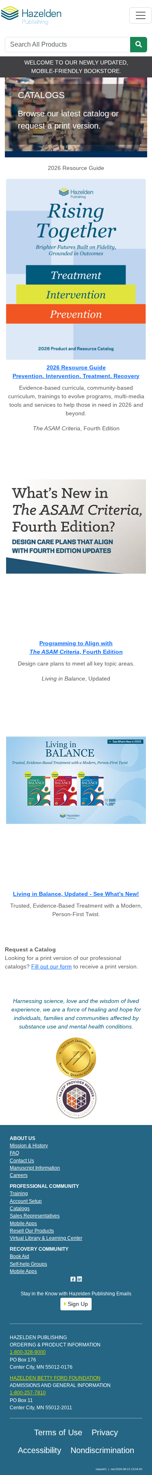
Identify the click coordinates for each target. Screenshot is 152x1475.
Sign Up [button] (77, 1304)
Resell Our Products (32, 1231)
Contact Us (22, 1161)
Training (19, 1193)
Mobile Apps (23, 1223)
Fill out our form (51, 966)
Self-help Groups (28, 1264)
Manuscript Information (35, 1168)
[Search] (138, 44)
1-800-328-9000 (28, 1352)
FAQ (14, 1153)
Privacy (105, 1432)
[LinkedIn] (79, 1279)
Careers (19, 1175)
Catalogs (20, 1208)
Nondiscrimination (102, 1450)
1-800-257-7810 (28, 1393)
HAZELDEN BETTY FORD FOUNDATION (55, 1378)
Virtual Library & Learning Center (46, 1238)
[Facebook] (74, 1279)
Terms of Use (58, 1432)
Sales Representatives (35, 1216)
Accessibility (39, 1450)
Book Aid (19, 1256)
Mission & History (29, 1146)
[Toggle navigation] (140, 15)
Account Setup (26, 1201)
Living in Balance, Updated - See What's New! (76, 894)
